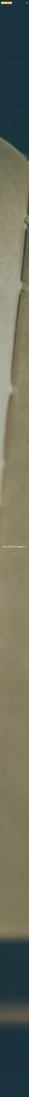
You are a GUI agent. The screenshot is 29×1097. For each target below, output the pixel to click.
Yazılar (14, 543)
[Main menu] (26, 3)
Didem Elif (6, 3)
